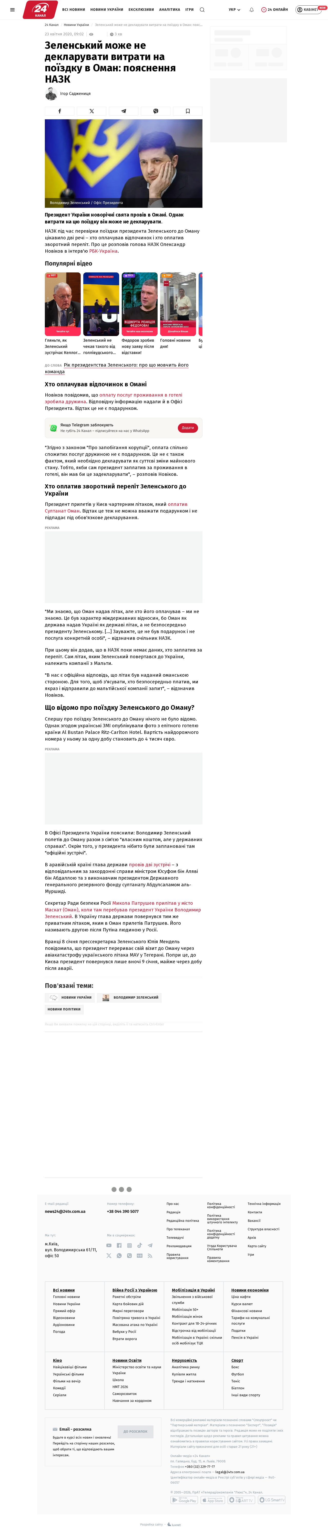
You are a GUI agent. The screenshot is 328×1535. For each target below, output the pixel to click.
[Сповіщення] (251, 9)
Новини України (107, 9)
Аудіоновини (64, 1325)
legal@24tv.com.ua (230, 1472)
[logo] (40, 10)
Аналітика (169, 9)
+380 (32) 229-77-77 (200, 1467)
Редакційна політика (183, 1221)
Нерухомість (184, 1360)
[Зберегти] (187, 111)
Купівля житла (184, 1374)
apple (213, 1499)
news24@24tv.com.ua (65, 1211)
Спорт (237, 1360)
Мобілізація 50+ (185, 1309)
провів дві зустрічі (149, 865)
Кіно (57, 1360)
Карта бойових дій (128, 1304)
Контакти (255, 1212)
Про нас (173, 1204)
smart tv (241, 1499)
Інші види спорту (245, 1395)
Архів (252, 1237)
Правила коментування (218, 1259)
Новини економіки (250, 1290)
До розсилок (136, 1432)
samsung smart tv (271, 1499)
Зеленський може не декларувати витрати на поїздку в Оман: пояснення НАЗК (148, 25)
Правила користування (177, 1256)
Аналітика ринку (186, 1367)
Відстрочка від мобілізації (194, 1331)
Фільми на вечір (66, 1381)
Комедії (59, 1388)
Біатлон (237, 1388)
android (184, 1499)
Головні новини (66, 1297)
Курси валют (242, 1304)
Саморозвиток (124, 1394)
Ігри (189, 9)
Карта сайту (257, 1246)
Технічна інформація (264, 1204)
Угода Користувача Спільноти (222, 1247)
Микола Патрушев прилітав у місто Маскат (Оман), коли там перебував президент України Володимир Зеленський (123, 909)
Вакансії (254, 1221)
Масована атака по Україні (135, 1325)
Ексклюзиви (141, 9)
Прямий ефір (64, 1311)
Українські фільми (68, 1374)
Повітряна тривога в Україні (136, 1318)
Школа (118, 1380)
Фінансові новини (246, 1311)
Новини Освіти (126, 1360)
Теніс (235, 1381)
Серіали (59, 1395)
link (109, 1245)
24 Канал (52, 25)
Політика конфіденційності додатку (221, 1234)
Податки (238, 1331)
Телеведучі (175, 1237)
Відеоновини (64, 1318)
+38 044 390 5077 (123, 1211)
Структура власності (264, 1229)
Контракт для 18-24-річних (194, 1323)
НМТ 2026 (120, 1387)
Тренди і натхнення (188, 1381)
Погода (59, 1332)
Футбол (237, 1374)
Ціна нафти (241, 1297)
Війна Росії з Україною (134, 1290)
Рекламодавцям (179, 1246)
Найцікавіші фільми (70, 1367)
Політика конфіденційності (221, 1205)
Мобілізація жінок (187, 1316)
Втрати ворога (124, 1339)
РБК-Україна (103, 251)
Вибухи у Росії (124, 1332)
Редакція (173, 1212)
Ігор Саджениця (75, 94)
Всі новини (73, 9)
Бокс (235, 1367)
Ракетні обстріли (126, 1297)
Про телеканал (178, 1229)
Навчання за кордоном (131, 1401)
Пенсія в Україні (245, 1337)
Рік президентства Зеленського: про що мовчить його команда (117, 368)
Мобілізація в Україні (193, 1290)
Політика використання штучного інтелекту (222, 1219)
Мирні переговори (128, 1311)
